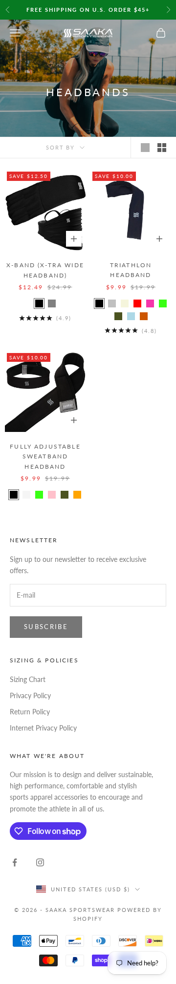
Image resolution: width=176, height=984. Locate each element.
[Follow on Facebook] (15, 862)
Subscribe (46, 627)
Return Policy (30, 711)
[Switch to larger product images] (145, 147)
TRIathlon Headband (131, 269)
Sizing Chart (27, 679)
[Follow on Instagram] (40, 862)
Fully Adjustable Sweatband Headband (45, 456)
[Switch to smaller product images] (161, 147)
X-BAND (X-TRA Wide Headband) (45, 269)
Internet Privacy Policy (43, 728)
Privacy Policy (30, 695)
